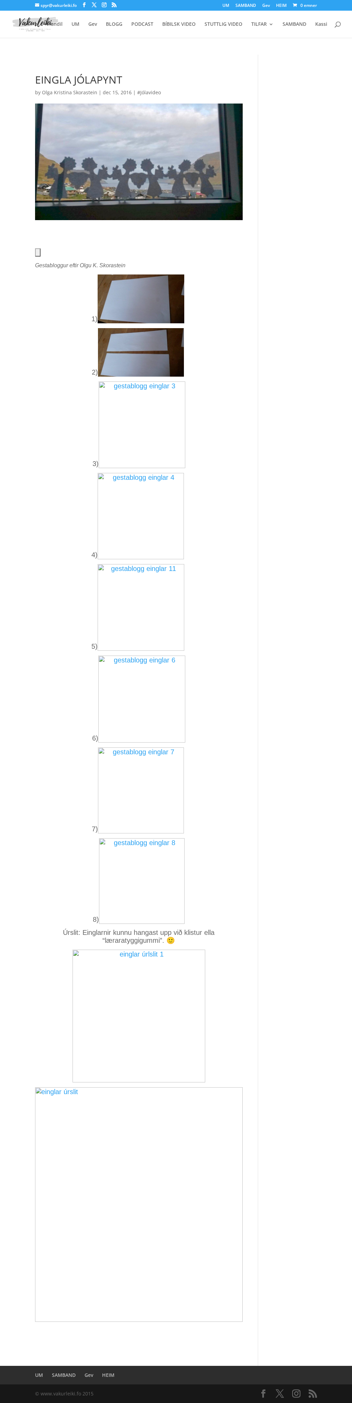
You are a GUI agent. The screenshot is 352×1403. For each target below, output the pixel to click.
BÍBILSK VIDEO (179, 24)
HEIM (281, 5)
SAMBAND (245, 5)
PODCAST (142, 24)
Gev (266, 5)
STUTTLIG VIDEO (223, 24)
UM (225, 5)
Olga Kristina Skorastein (69, 92)
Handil (55, 24)
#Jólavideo (149, 92)
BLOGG (114, 24)
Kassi (321, 24)
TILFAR (259, 24)
